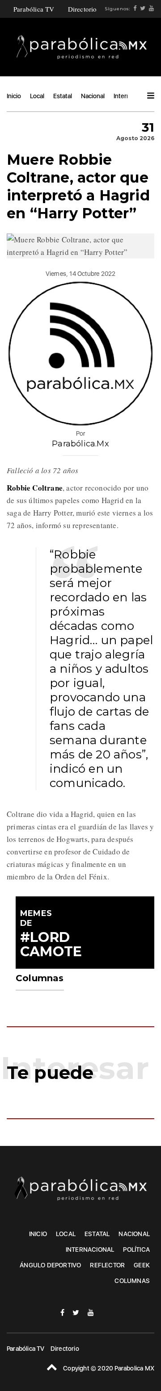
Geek (142, 1265)
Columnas (132, 1280)
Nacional (93, 96)
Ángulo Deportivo (50, 1265)
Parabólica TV (34, 8)
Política (136, 1249)
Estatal (62, 96)
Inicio (14, 96)
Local (37, 96)
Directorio (82, 8)
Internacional (90, 1249)
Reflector (107, 1265)
